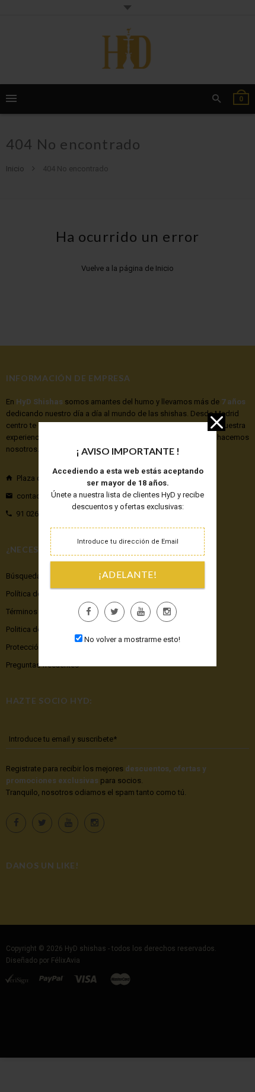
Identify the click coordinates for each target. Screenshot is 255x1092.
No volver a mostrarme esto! (132, 639)
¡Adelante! (127, 574)
